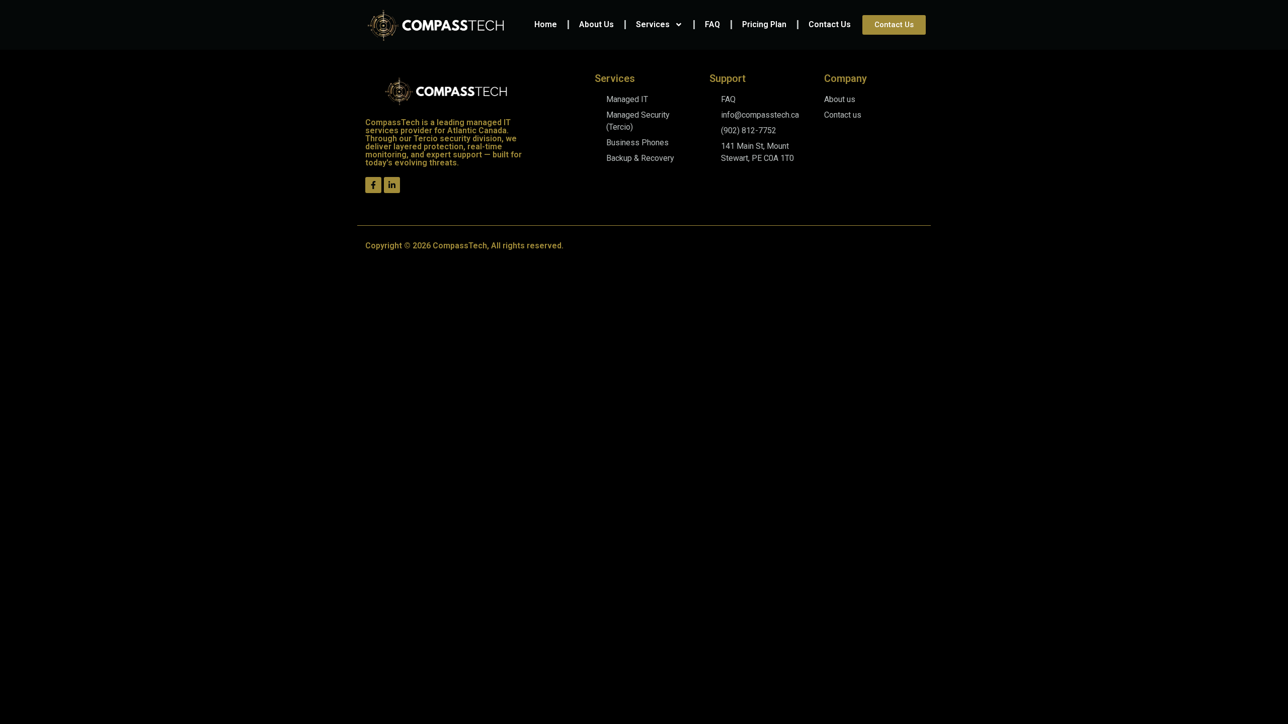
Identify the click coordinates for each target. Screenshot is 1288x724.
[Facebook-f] (373, 185)
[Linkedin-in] (392, 185)
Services (653, 24)
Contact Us (830, 24)
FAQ (712, 24)
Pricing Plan (764, 24)
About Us (596, 24)
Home (545, 24)
